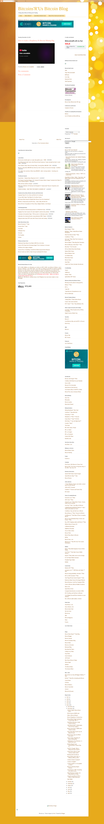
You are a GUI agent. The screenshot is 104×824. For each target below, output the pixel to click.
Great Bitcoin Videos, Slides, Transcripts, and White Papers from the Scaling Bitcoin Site (75, 178)
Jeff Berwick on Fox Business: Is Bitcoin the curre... (74, 741)
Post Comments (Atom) (43, 143)
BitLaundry (67, 399)
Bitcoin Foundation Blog (70, 640)
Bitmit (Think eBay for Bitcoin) (71, 535)
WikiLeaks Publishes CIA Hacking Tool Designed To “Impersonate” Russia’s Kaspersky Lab (38, 185)
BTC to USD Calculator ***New (71, 575)
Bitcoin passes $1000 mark (73, 713)
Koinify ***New (68, 274)
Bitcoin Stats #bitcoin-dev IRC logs (72, 102)
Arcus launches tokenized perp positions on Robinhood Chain (31, 209)
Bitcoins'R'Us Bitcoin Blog (43, 8)
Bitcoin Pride (68, 533)
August (69, 785)
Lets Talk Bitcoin (68, 343)
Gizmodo (20, 233)
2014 (68, 703)
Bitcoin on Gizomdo (69, 645)
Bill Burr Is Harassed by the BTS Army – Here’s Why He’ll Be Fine (32, 201)
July (69, 787)
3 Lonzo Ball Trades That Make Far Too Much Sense (29, 197)
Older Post (58, 139)
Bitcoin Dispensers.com (36, 272)
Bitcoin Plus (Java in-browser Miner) (73, 391)
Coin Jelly (67, 77)
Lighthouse (67, 272)
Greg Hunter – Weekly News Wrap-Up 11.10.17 (28, 178)
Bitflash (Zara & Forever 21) (71, 524)
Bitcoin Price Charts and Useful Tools (56, 15)
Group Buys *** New (69, 414)
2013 (68, 705)
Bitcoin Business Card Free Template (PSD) (74, 582)
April (69, 793)
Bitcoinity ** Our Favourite (70, 246)
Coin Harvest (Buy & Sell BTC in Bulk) (73, 389)
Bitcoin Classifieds (69, 686)
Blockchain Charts (69, 257)
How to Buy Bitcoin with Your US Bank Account (74, 732)
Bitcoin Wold (68, 642)
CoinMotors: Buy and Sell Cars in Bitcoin (74, 511)
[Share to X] (40, 67)
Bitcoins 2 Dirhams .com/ (23, 268)
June (69, 789)
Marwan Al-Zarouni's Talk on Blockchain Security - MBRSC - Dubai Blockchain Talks (78, 196)
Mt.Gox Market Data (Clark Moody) (72, 249)
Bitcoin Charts (68, 259)
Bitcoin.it (67, 329)
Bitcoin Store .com (69, 539)
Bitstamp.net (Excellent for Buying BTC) (74, 282)
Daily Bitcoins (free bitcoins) (71, 387)
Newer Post (21, 139)
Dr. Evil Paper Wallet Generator (72, 557)
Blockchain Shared (69, 404)
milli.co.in (39, 267)
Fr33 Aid (67, 682)
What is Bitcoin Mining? (72, 715)
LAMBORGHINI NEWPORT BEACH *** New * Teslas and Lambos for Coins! (75, 508)
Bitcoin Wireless (68, 684)
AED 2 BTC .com (34, 268)
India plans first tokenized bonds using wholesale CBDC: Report (32, 216)
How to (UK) (67, 383)
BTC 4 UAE (20, 267)
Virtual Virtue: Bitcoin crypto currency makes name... (73, 752)
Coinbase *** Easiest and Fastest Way (73, 489)
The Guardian (21, 235)
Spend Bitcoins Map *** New (71, 475)
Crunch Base (68, 680)
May (69, 791)
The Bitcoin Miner (69, 666)
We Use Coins (68, 611)
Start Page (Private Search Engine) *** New (74, 577)
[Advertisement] (46, 31)
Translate (75, 134)
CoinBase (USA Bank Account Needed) (73, 380)
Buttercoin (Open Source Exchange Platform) (75, 580)
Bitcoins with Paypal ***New (71, 378)
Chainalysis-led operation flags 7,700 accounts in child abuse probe (33, 214)
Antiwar (19, 237)
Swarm (66, 270)
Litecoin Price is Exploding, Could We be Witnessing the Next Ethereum (34, 249)
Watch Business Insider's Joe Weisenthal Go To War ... (73, 773)
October (70, 781)
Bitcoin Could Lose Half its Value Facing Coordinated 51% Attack (32, 251)
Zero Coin (67, 397)
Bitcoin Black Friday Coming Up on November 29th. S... (74, 720)
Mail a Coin (67, 586)
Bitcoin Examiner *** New (23, 224)
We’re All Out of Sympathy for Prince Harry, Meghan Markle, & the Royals (34, 203)
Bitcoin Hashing (68, 452)
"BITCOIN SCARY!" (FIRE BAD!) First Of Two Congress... (74, 726)
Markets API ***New (69, 568)
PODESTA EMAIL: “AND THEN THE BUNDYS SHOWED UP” (31, 189)
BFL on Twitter (68, 429)
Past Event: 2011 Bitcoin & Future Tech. (74, 464)
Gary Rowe (67, 653)
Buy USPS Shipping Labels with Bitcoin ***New (75, 522)
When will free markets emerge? (25, 183)
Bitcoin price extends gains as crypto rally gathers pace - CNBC (32, 160)
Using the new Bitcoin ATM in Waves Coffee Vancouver (73, 777)
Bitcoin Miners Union (69, 450)
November (70, 708)
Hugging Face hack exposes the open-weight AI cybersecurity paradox (33, 211)
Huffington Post (21, 230)
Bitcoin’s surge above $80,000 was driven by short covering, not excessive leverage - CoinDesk (39, 167)
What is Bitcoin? (28, 15)
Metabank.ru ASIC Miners (71, 211)
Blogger (63, 813)
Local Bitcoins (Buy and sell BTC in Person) (74, 321)
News (66, 619)
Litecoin (66, 689)
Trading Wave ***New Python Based (73, 299)
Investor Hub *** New (22, 226)
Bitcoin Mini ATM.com (47, 272)
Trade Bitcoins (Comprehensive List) (73, 291)
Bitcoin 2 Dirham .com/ (55, 267)
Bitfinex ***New (68, 284)
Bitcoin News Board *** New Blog (72, 634)
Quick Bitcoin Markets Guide (40, 15)
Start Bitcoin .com (69, 604)
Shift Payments (68, 81)
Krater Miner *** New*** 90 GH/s (72, 419)
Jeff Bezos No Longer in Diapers (25, 247)
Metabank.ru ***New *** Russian (72, 416)
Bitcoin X (67, 319)
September (70, 783)
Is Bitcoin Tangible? (71, 761)
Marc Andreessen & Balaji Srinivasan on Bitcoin (77, 218)
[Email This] (37, 67)
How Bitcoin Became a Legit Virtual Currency (73, 723)
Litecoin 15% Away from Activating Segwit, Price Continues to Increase (34, 245)
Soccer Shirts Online (69, 530)
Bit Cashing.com (36, 270)
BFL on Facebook (69, 434)
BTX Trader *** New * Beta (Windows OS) (74, 303)
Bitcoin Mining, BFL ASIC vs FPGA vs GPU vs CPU (73, 757)
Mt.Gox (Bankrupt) (69, 293)
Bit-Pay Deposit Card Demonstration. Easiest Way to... (74, 745)
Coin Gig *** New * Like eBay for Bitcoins (74, 505)
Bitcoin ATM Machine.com (47, 270)
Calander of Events (69, 107)
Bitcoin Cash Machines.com (24, 272)
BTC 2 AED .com (46, 267)
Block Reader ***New (69, 229)
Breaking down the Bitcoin (73, 754)
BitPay (66, 537)
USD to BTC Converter (70, 487)
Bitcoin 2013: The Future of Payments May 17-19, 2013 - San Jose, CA (75, 467)
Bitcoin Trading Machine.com (30, 274)
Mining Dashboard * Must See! (71, 410)
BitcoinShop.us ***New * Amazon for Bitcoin (74, 513)
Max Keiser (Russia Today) (71, 660)
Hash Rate (67, 262)
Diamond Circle (68, 79)
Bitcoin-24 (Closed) (69, 691)
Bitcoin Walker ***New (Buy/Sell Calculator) (74, 242)
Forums (66, 622)
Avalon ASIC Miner (69, 436)
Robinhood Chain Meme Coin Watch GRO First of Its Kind (31, 243)
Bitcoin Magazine (69, 617)
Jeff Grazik (67, 658)
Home (20, 15)
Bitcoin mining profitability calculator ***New (74, 573)
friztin (54, 813)
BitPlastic (67, 74)
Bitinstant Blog (68, 647)
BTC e (66, 287)
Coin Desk (20, 228)
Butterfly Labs (68, 438)
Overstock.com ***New (70, 497)
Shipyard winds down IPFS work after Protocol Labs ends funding (32, 218)
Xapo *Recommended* (70, 72)
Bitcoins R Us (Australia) (70, 385)
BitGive (66, 113)
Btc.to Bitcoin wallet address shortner (73, 598)
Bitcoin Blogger (68, 636)
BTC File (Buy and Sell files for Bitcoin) (73, 593)
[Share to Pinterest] (43, 67)
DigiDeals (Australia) (69, 528)
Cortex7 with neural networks (71, 301)
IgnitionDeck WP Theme (70, 276)
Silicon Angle (68, 662)
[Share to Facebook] (42, 67)
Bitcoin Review (68, 478)
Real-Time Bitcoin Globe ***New (72, 234)
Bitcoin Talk (67, 335)
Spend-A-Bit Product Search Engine (73, 473)
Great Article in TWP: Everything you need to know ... (74, 770)
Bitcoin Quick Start (69, 609)
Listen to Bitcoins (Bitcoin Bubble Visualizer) (75, 584)
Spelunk (67, 664)
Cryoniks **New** (69, 423)
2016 (68, 699)
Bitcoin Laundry (68, 402)
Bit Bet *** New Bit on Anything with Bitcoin (74, 678)
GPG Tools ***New (69, 499)
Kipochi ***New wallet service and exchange (74, 555)
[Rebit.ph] (40, 20)
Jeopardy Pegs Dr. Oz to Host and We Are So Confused (30, 195)
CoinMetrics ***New (69, 236)
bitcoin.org (67, 323)
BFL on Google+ (68, 432)
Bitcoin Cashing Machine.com (53, 271)
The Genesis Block (69, 668)
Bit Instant (67, 491)
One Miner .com (68, 444)
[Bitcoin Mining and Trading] (46, 27)
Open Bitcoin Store (69, 588)
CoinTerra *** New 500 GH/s (71, 412)
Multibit (66, 562)
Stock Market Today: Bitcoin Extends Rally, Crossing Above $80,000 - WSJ (34, 165)
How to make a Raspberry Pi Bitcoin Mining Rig (73, 738)
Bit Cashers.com (28, 270)
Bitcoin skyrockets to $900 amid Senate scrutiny (74, 729)
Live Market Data (68, 255)
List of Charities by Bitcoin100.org (72, 116)
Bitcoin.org (67, 613)
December (70, 706)
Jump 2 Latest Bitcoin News (80, 54)
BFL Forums (67, 337)
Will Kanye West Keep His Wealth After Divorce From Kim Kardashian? (34, 199)
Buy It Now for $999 (71, 47)
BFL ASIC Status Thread (70, 427)
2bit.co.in (41, 268)
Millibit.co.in (26, 267)
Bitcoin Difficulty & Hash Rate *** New (73, 244)
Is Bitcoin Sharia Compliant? (73, 759)
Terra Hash (67, 425)
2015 (68, 701)
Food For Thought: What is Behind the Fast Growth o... (74, 749)
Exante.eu (67, 458)
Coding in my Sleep (69, 651)
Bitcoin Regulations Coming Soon (74, 717)
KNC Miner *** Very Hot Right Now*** (73, 421)
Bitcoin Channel (68, 638)
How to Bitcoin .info (69, 606)
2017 (68, 697)
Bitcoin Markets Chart (70, 253)
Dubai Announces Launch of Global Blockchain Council (77, 186)
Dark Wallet (69, 779)
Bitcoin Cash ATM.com (48, 268)
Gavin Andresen (68, 655)
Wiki (66, 615)
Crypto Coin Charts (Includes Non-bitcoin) (74, 264)
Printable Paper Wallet (70, 559)
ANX (66, 70)
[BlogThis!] (39, 67)
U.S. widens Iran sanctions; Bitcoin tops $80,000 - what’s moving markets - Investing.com (38, 171)
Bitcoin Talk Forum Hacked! (71, 149)
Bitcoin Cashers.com (41, 271)
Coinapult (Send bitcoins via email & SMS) (74, 591)
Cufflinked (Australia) (69, 526)
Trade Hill (67, 289)
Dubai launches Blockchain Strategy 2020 (77, 165)
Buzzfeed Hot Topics (69, 649)
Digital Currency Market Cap (71, 313)
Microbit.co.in (33, 267)
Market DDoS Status (69, 251)
